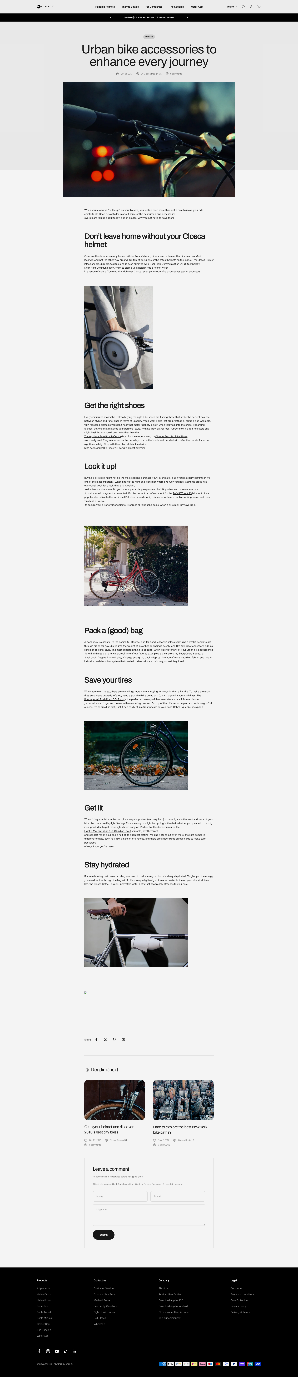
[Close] (288, 1318)
